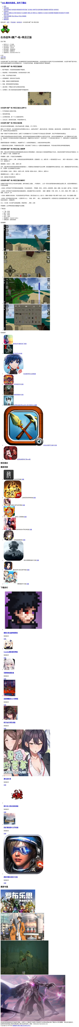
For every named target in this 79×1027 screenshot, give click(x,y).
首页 (5, 6)
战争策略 (40, 9)
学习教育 (66, 13)
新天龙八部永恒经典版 (11, 806)
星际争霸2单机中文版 (11, 877)
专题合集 (6, 17)
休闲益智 (14, 9)
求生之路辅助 (22, 16)
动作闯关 (56, 9)
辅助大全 (11, 13)
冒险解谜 (45, 9)
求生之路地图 (7, 16)
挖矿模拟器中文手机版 (11, 827)
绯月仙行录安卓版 (9, 722)
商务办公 (35, 13)
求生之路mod (15, 16)
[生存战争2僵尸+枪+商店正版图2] (27, 277)
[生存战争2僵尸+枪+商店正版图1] (27, 250)
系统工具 (29, 13)
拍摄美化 (40, 13)
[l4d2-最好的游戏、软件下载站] (13, 3)
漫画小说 (6, 13)
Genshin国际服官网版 (11, 652)
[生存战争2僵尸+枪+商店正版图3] (27, 303)
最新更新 (6, 19)
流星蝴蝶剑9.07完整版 (11, 699)
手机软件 (6, 11)
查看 (23, 479)
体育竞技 (50, 9)
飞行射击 (29, 9)
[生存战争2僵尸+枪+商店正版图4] (27, 330)
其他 (5, 9)
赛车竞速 (24, 9)
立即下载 (3, 57)
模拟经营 (19, 9)
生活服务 (24, 13)
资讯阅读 (61, 13)
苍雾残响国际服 (9, 673)
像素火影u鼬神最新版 (11, 633)
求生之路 (6, 14)
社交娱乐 (45, 13)
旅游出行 (19, 13)
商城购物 (56, 13)
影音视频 (50, 13)
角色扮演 (8, 9)
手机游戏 (6, 8)
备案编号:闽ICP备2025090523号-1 (22, 1025)
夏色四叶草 (7, 779)
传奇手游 (35, 9)
